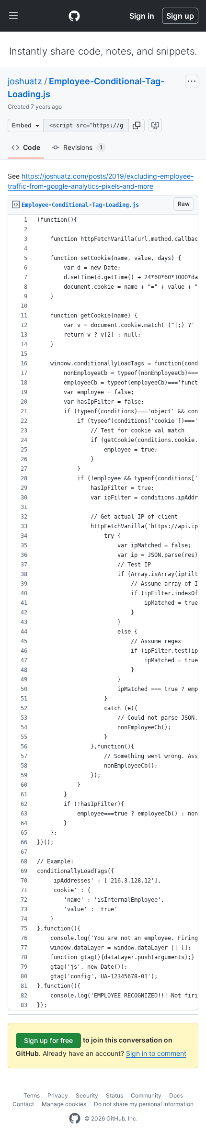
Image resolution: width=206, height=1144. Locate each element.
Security (87, 1095)
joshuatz (25, 81)
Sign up (180, 16)
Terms (31, 1095)
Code (31, 147)
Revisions (83, 147)
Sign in (141, 16)
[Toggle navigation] (13, 16)
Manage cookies (64, 1104)
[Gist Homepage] (74, 16)
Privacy (57, 1095)
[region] (103, 612)
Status (114, 1095)
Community (146, 1095)
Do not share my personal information (144, 1104)
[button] (136, 125)
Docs (176, 1095)
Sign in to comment (156, 1053)
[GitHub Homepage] (74, 1118)
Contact (23, 1104)
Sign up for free (48, 1040)
